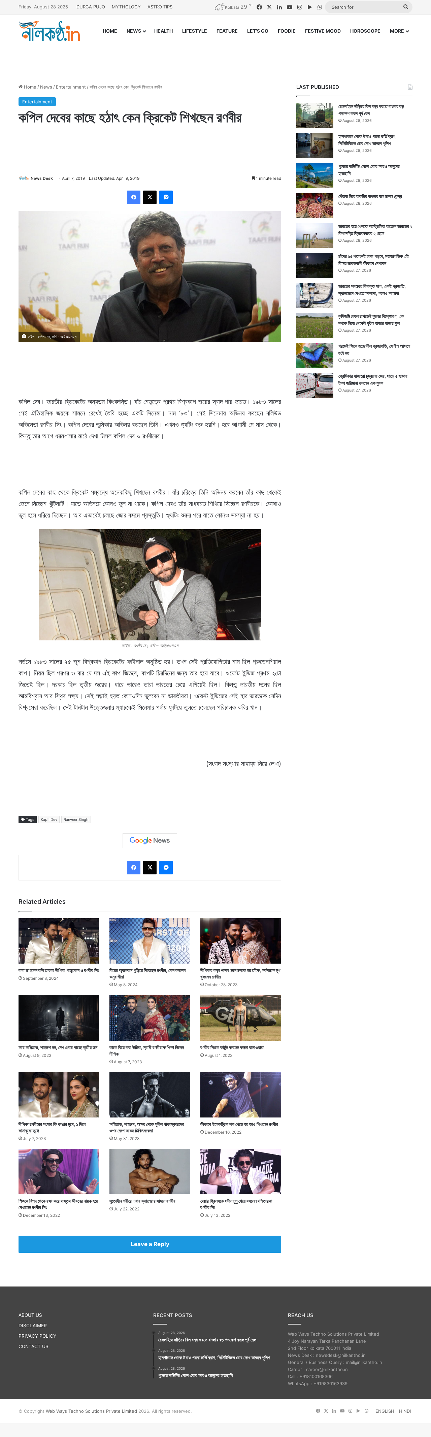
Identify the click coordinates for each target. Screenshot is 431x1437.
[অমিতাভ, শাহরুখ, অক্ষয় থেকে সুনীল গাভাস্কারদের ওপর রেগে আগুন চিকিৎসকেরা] (149, 1094)
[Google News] (150, 840)
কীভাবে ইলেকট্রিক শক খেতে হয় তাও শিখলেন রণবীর (239, 1124)
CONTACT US (33, 1346)
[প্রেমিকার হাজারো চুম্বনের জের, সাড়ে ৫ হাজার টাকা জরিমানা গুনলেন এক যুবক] (314, 385)
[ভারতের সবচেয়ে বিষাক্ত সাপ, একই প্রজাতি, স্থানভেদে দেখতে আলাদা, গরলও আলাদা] (314, 295)
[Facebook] (133, 197)
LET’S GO (257, 31)
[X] (150, 197)
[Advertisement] (215, 56)
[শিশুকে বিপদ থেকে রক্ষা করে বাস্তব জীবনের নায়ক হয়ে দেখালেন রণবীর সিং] (59, 1171)
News (46, 87)
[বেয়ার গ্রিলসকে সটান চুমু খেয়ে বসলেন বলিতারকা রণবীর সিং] (240, 1171)
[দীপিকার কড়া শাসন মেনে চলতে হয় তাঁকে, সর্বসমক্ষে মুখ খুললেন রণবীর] (240, 941)
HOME (110, 31)
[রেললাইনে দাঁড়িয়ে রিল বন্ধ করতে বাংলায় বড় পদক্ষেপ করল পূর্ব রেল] (314, 115)
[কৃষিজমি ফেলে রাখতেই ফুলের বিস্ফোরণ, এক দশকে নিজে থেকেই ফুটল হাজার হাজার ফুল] (314, 325)
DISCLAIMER (33, 1325)
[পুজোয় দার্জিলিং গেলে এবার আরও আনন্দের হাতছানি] (314, 175)
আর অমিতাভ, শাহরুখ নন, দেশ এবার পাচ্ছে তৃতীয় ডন (58, 1047)
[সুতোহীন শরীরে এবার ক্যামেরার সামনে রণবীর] (149, 1171)
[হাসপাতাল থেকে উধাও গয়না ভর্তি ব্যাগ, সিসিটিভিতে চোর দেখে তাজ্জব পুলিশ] (314, 145)
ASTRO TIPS (159, 6)
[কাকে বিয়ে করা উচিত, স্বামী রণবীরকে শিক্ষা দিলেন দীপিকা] (149, 1017)
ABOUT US (30, 1315)
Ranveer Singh (76, 819)
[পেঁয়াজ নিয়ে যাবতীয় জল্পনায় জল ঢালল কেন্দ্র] (314, 205)
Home (29, 87)
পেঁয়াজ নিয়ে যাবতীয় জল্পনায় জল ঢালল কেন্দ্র (370, 196)
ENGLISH (384, 1411)
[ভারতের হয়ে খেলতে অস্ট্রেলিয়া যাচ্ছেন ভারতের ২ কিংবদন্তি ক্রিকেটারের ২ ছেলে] (314, 235)
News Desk (42, 178)
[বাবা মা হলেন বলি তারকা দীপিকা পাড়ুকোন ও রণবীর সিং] (59, 941)
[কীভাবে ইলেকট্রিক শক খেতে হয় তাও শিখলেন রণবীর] (240, 1094)
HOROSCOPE (365, 31)
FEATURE (227, 31)
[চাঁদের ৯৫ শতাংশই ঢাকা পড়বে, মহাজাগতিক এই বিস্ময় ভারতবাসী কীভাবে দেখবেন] (314, 265)
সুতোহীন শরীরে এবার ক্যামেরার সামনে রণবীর (142, 1201)
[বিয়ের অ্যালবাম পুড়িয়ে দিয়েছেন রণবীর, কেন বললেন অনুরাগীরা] (149, 941)
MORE (397, 31)
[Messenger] (166, 197)
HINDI (405, 1411)
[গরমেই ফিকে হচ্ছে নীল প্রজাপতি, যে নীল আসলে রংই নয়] (314, 355)
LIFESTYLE (194, 31)
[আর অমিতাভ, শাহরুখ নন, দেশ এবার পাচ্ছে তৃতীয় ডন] (59, 1017)
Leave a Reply (150, 1244)
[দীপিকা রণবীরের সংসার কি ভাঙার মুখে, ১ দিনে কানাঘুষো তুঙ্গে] (59, 1094)
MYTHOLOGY (126, 6)
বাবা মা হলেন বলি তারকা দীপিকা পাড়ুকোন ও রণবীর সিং (59, 970)
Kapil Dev (49, 819)
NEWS (134, 31)
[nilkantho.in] (49, 31)
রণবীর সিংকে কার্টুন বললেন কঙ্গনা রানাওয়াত (232, 1047)
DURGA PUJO (90, 6)
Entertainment (71, 87)
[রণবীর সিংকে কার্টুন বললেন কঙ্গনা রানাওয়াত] (240, 1017)
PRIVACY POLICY (37, 1336)
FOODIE (287, 31)
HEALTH (163, 31)
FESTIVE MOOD (323, 31)
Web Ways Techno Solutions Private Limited (91, 1411)
